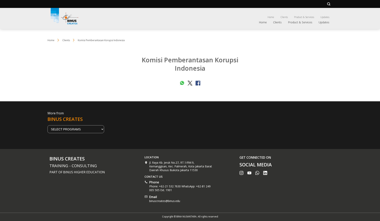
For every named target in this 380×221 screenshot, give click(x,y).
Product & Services (304, 17)
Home (271, 17)
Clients (284, 17)
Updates (324, 17)
